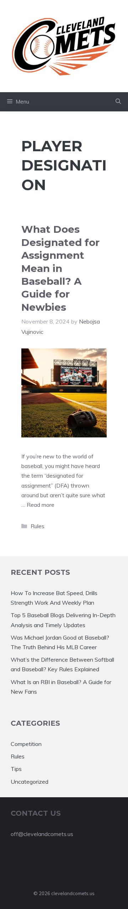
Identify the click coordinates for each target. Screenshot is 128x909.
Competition (26, 743)
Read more (40, 504)
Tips (16, 768)
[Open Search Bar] (118, 101)
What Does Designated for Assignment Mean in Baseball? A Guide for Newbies (60, 268)
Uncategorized (29, 781)
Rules (37, 526)
